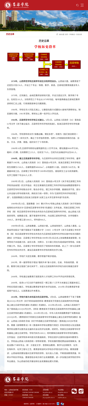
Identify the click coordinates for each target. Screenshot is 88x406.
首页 (66, 34)
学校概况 (72, 34)
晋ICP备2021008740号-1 (49, 403)
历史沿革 (79, 34)
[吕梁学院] (16, 5)
